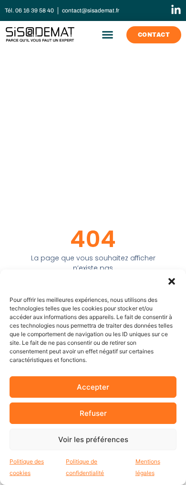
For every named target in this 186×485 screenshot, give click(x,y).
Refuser (93, 413)
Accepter (93, 387)
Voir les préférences (93, 439)
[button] (171, 281)
